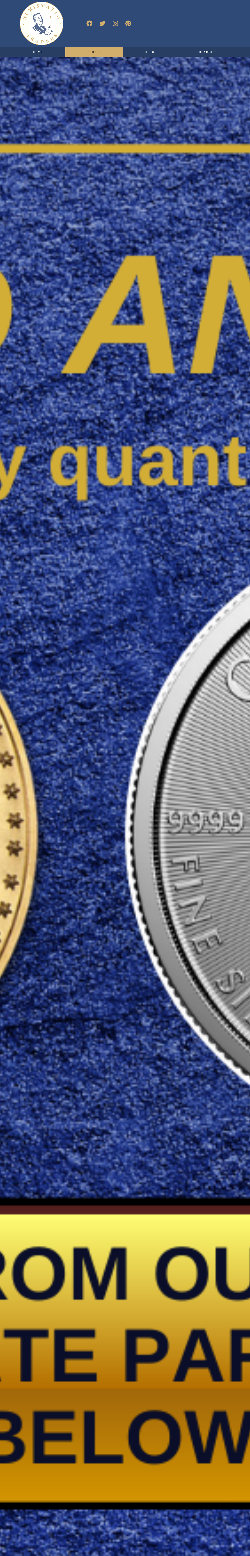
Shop (92, 52)
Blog (149, 52)
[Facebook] (89, 23)
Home (38, 52)
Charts (206, 52)
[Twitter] (102, 23)
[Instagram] (115, 23)
